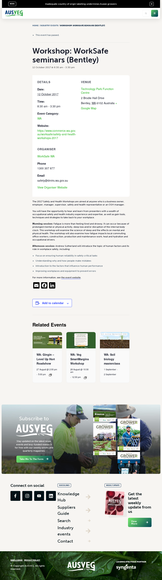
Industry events (65, 530)
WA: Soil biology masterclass (112, 359)
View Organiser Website (52, 187)
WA (39, 118)
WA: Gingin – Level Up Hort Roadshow (46, 359)
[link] (15, 496)
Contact (65, 541)
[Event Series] (50, 375)
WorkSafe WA (46, 156)
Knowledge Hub (68, 497)
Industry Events (49, 25)
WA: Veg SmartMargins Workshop (79, 359)
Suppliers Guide (66, 510)
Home (35, 25)
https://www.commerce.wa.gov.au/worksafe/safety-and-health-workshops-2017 (56, 134)
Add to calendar (53, 303)
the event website (71, 277)
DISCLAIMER (16, 560)
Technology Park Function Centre (97, 91)
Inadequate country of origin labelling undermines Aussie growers (81, 4)
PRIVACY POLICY (32, 560)
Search (64, 520)
